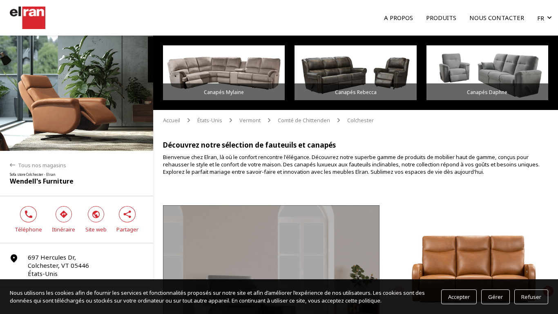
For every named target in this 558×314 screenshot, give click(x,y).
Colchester (360, 120)
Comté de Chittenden (304, 120)
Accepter (459, 297)
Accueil (171, 120)
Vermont (250, 120)
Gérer (495, 297)
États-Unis (209, 120)
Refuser (531, 297)
